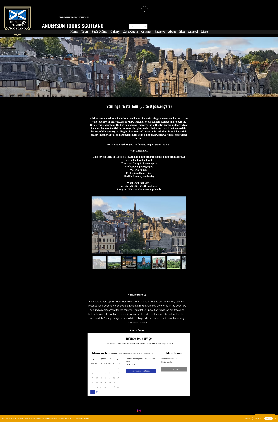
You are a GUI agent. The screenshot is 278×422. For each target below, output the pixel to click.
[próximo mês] (117, 358)
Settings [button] (247, 418)
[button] (144, 9)
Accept (268, 419)
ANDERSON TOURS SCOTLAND (73, 25)
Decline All (257, 419)
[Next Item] (182, 225)
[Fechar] (275, 418)
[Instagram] (139, 411)
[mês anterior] (93, 358)
